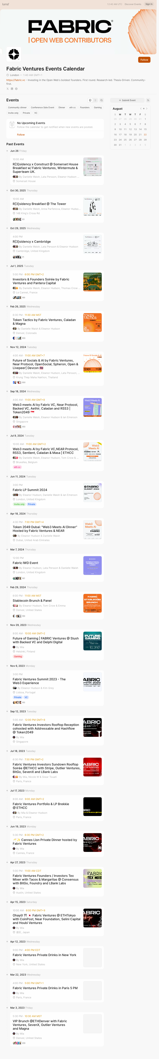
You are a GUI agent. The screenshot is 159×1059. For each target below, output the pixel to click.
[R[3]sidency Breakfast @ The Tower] (57, 209)
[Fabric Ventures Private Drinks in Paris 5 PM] (57, 990)
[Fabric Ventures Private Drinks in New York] (57, 957)
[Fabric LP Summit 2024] (57, 494)
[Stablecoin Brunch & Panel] (57, 605)
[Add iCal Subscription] (148, 100)
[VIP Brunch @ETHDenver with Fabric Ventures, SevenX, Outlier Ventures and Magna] (57, 1029)
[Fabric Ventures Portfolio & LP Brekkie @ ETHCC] (57, 808)
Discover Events (133, 4)
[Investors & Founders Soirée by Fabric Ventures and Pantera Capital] (57, 286)
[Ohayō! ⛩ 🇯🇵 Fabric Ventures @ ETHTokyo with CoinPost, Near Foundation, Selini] (57, 921)
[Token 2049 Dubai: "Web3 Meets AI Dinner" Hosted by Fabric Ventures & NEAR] (57, 531)
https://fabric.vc (15, 80)
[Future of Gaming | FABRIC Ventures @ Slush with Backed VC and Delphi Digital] (57, 645)
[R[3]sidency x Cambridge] (57, 246)
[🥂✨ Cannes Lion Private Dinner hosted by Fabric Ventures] (57, 844)
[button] (57, 170)
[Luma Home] (5, 4)
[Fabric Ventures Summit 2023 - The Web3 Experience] (57, 688)
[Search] (101, 100)
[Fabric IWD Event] (57, 568)
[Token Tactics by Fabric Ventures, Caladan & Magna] (57, 326)
